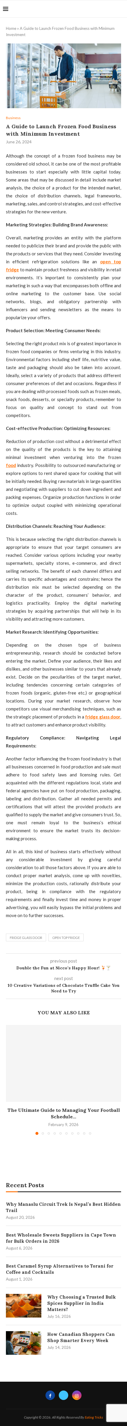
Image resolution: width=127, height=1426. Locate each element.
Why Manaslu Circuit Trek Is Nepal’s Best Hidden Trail (63, 1207)
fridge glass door (26, 938)
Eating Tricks (94, 1417)
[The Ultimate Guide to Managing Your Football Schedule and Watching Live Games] (63, 1063)
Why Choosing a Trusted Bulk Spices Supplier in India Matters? (81, 1303)
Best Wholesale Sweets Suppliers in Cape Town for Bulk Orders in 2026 (61, 1238)
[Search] (121, 8)
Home (11, 28)
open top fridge (66, 938)
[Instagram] (77, 1395)
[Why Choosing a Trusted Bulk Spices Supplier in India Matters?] (23, 1306)
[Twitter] (63, 1395)
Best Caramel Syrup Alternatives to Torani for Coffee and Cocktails (59, 1269)
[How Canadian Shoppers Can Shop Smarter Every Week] (23, 1343)
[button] (11, 1080)
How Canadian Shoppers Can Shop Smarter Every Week (81, 1337)
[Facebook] (50, 1395)
